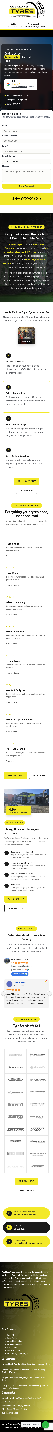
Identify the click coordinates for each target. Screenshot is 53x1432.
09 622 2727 (13, 27)
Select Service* (9, 156)
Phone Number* (9, 136)
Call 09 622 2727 (26, 481)
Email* (5, 146)
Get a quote (39, 775)
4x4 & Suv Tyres (14, 1350)
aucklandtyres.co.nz (11, 1413)
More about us (15, 908)
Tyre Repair (12, 1338)
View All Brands (26, 1190)
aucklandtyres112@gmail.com (17, 1405)
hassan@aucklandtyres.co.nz (33, 27)
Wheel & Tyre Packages (17, 1353)
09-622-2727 (26, 199)
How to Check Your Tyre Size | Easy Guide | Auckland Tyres (26, 1364)
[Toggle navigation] (5, 33)
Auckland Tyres (19, 959)
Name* (5, 126)
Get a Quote (26, 490)
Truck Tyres (12, 1347)
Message (6, 166)
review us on (18, 973)
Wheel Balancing (14, 1341)
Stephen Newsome (23, 982)
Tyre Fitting (12, 1335)
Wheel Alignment (14, 1344)
